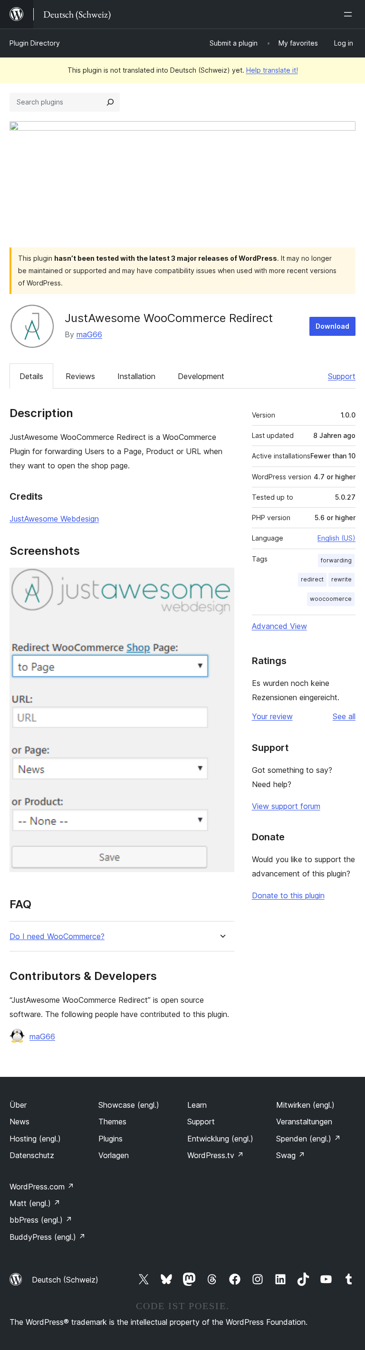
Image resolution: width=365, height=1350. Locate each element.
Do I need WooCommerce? (57, 936)
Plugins (110, 1138)
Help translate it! (272, 70)
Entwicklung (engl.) (220, 1138)
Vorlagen (113, 1155)
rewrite (341, 579)
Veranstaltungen (304, 1121)
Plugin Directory (35, 43)
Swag (290, 1155)
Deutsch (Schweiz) (65, 1279)
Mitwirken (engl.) (305, 1105)
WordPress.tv (215, 1155)
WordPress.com (42, 1186)
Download (332, 326)
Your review (272, 716)
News (19, 1121)
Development (201, 376)
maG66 (89, 334)
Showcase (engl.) (128, 1105)
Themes (112, 1121)
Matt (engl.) (35, 1203)
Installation (136, 376)
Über (18, 1105)
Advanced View (279, 626)
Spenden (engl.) (308, 1138)
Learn (197, 1105)
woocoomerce (331, 598)
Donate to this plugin (288, 895)
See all (344, 716)
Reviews (80, 376)
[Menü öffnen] (350, 14)
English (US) (336, 538)
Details (31, 376)
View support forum (286, 806)
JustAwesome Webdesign (54, 518)
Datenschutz (32, 1155)
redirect (312, 579)
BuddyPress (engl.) (48, 1237)
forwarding (336, 560)
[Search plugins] (110, 102)
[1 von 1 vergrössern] (221, 580)
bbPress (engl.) (41, 1220)
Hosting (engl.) (35, 1138)
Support (341, 376)
